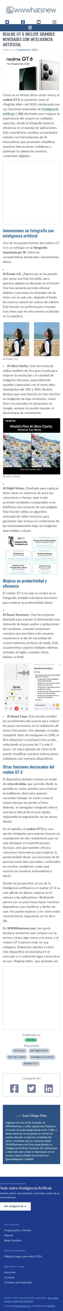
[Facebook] (24, 22)
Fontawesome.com (22, 1306)
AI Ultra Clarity (17, 1057)
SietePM (51, 1306)
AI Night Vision (40, 1051)
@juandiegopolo (14, 1159)
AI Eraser (20, 1051)
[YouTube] (40, 22)
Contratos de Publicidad (17, 1282)
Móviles (31, 1040)
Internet (8, 1235)
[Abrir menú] (31, 27)
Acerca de (9, 1272)
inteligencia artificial (42, 1057)
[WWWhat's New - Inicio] (31, 10)
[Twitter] (8, 22)
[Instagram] (55, 22)
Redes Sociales (12, 1240)
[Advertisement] (31, 193)
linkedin (29, 1159)
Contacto (9, 1277)
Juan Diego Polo (34, 1115)
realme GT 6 (31, 1063)
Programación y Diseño (17, 1230)
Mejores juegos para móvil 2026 (23, 1256)
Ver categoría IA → (15, 1206)
